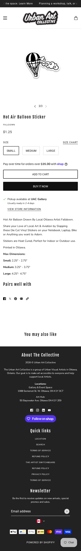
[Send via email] (21, 298)
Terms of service (40, 480)
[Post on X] (10, 298)
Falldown (9, 125)
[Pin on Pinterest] (15, 298)
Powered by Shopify (41, 542)
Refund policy (40, 456)
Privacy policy (41, 474)
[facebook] (32, 410)
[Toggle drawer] (5, 18)
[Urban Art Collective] (40, 17)
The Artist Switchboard (40, 462)
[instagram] (37, 410)
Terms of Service (40, 450)
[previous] (35, 106)
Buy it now (40, 186)
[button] (27, 298)
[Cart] (76, 18)
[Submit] (66, 511)
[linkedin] (43, 410)
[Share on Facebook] (4, 298)
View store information (24, 209)
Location (40, 439)
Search (40, 444)
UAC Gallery (39, 199)
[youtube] (49, 410)
